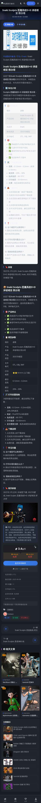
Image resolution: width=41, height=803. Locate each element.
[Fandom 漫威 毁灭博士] (8, 786)
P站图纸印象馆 (9, 56)
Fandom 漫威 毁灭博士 (21, 784)
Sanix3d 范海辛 (28, 682)
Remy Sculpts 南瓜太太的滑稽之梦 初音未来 (25, 728)
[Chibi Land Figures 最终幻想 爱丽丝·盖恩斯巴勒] (8, 737)
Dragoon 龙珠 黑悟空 (21, 752)
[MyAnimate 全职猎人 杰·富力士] (10, 698)
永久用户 (31, 554)
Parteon (10, 614)
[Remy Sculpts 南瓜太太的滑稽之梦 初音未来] (8, 729)
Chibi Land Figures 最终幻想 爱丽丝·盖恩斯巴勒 (25, 736)
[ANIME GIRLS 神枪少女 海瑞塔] (8, 762)
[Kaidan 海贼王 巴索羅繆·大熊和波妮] (8, 746)
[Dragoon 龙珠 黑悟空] (8, 754)
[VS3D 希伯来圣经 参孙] (8, 770)
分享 (8, 618)
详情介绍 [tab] (10, 24)
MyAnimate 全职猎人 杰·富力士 (10, 716)
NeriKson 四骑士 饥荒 (10, 683)
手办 (19, 56)
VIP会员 (15, 554)
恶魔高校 (10, 610)
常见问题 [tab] (22, 24)
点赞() (25, 618)
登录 (32, 3)
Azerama (27, 713)
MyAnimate (8, 713)
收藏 (16, 618)
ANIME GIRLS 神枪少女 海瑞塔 (24, 760)
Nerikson (7, 680)
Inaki (26, 17)
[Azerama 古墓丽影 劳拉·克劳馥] (30, 698)
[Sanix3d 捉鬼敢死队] (8, 778)
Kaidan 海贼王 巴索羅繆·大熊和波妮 (24, 744)
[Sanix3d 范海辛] (30, 665)
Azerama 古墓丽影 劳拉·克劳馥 (29, 716)
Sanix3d (26, 680)
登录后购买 (21, 563)
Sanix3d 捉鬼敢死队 (20, 776)
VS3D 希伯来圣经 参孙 (21, 768)
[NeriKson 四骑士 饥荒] (10, 665)
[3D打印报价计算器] (20, 41)
